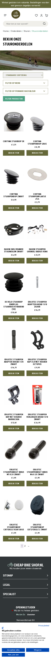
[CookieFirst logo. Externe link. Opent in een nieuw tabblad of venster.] (3, 628)
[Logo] (16, 15)
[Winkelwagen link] (46, 15)
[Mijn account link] (41, 15)
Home (6, 31)
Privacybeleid (43, 626)
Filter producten (14, 98)
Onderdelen (16, 31)
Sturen (27, 31)
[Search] (44, 24)
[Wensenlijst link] (36, 15)
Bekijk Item (13, 152)
